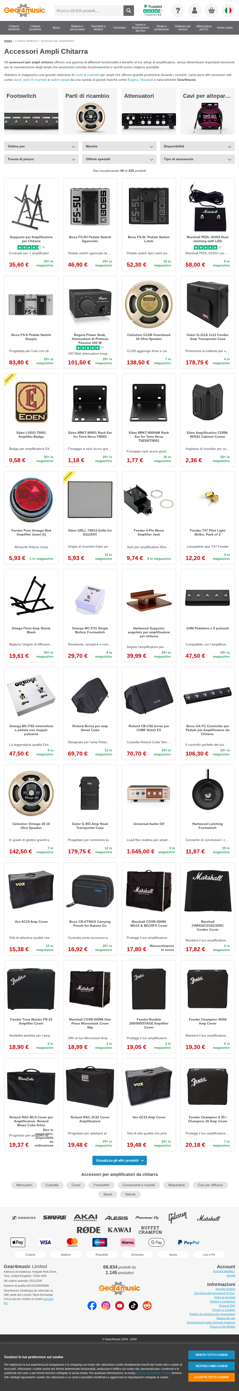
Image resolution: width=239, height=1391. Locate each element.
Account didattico (224, 1271)
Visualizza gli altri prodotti (117, 1160)
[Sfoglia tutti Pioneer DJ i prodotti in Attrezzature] (150, 1218)
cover (79, 75)
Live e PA (209, 1254)
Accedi (231, 1275)
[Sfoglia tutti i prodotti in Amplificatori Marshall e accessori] (212, 1218)
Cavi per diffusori (210, 1185)
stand (17, 79)
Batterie (66, 1254)
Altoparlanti (176, 1185)
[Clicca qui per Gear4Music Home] (24, 10)
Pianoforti (102, 1254)
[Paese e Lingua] (228, 10)
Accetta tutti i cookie (211, 1377)
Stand (107, 1194)
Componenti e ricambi (139, 1185)
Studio (173, 1254)
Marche (92, 146)
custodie (93, 75)
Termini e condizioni (222, 1301)
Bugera (133, 79)
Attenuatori (139, 96)
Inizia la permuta (224, 1297)
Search (128, 10)
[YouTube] (119, 1309)
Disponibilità (174, 146)
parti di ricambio (35, 79)
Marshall (146, 79)
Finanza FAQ (227, 1305)
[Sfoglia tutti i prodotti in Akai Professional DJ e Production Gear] (88, 1218)
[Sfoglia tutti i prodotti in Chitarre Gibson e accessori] (181, 1218)
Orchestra (137, 1254)
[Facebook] (92, 1309)
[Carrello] (211, 10)
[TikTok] (133, 1309)
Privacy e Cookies (223, 1310)
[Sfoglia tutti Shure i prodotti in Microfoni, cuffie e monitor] (57, 1218)
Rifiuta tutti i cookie (212, 1355)
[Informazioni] (178, 10)
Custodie (52, 1185)
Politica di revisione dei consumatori (212, 1314)
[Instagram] (105, 1309)
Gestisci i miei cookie (212, 1366)
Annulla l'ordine (225, 1289)
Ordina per (16, 146)
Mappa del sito (226, 1318)
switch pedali (60, 79)
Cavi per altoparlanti (210, 96)
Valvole (130, 1194)
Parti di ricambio (87, 96)
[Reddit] (147, 1309)
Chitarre (30, 1254)
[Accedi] (194, 10)
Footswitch (21, 96)
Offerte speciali (98, 159)
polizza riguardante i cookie (153, 1373)
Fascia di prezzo (21, 159)
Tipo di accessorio (178, 159)
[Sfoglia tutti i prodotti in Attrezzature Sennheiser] (27, 1218)
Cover (76, 1185)
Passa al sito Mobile (222, 1326)
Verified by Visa (220, 1242)
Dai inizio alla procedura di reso (214, 1293)
